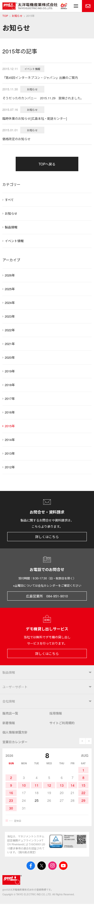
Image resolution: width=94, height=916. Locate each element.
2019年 (10, 371)
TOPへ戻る (47, 164)
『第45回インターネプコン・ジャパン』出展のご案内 (40, 77)
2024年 (10, 302)
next (89, 741)
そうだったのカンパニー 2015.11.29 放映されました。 (43, 98)
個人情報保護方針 (14, 732)
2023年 (10, 316)
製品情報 (11, 227)
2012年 (10, 467)
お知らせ (17, 15)
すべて (9, 199)
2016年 (10, 412)
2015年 (10, 426)
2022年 (10, 330)
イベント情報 (14, 240)
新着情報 (8, 723)
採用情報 (55, 713)
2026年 (10, 275)
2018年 (10, 385)
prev (82, 741)
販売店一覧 (10, 713)
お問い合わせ (88, 6)
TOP (5, 15)
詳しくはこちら (47, 536)
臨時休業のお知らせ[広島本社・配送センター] (34, 118)
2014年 (10, 439)
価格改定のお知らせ (16, 139)
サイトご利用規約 (61, 723)
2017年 (10, 398)
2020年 (10, 357)
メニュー (76, 6)
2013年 (10, 453)
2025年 (10, 289)
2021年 (10, 343)
